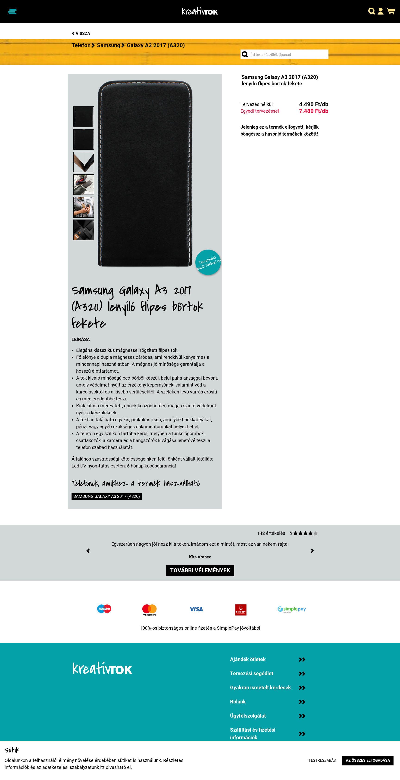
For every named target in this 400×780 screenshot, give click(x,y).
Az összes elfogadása (368, 760)
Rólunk (238, 702)
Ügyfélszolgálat (248, 716)
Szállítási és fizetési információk (252, 733)
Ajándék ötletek (248, 659)
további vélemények (200, 570)
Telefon (81, 45)
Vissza (82, 33)
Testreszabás (322, 760)
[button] (371, 11)
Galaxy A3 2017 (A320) (156, 45)
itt (102, 767)
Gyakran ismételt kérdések (260, 687)
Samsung (108, 45)
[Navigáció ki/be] (12, 11)
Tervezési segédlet (251, 673)
